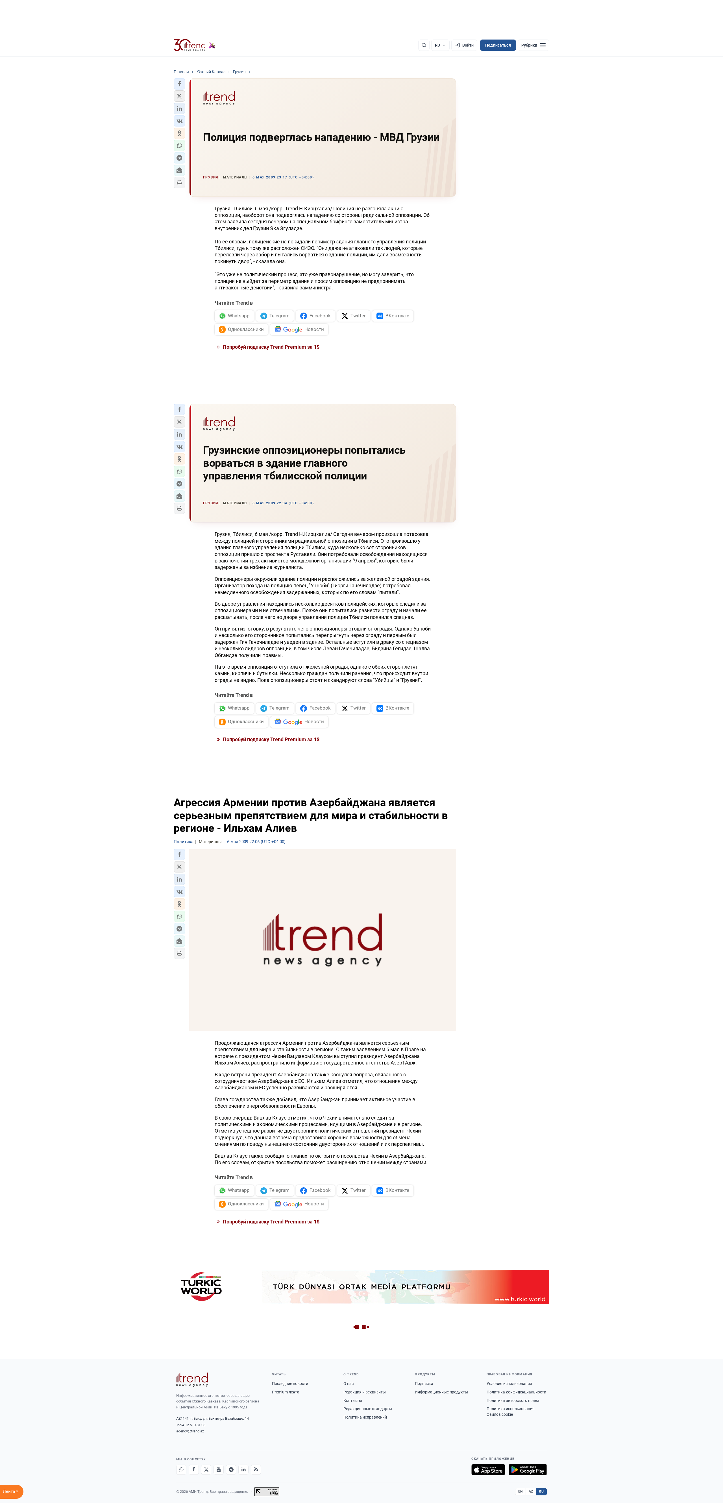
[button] (179, 83)
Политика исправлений (365, 1417)
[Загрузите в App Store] (488, 1469)
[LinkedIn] (243, 1470)
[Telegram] (231, 1470)
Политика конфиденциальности (516, 1392)
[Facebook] (194, 1470)
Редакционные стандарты (367, 1408)
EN (520, 1491)
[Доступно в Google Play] (528, 1469)
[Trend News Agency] (192, 1380)
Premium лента (285, 1392)
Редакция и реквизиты (364, 1392)
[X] (206, 1470)
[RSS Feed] (256, 1470)
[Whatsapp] (181, 1470)
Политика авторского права (513, 1400)
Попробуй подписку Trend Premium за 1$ (270, 347)
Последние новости (290, 1383)
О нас (348, 1383)
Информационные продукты (441, 1392)
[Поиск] (424, 45)
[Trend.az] (194, 45)
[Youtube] (219, 1470)
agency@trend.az (190, 1431)
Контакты (352, 1400)
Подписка (424, 1383)
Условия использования (509, 1383)
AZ (531, 1491)
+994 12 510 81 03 (190, 1425)
